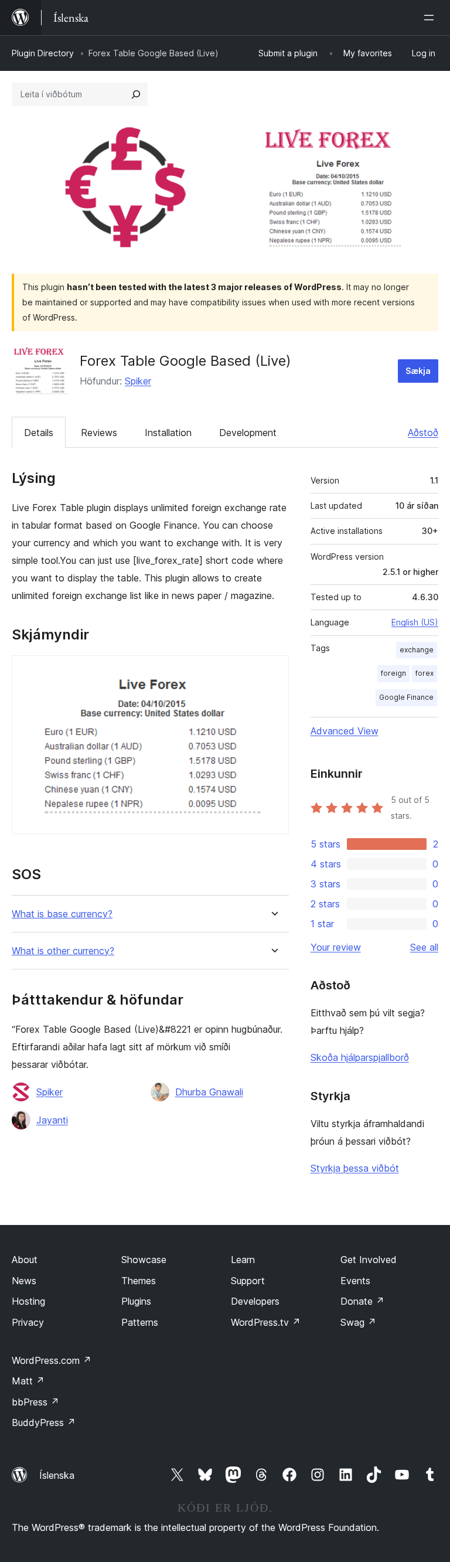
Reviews (99, 432)
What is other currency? (63, 951)
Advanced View (345, 731)
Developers (255, 1301)
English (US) (414, 622)
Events (355, 1281)
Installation (168, 432)
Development (248, 432)
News (24, 1281)
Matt (28, 1381)
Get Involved (368, 1259)
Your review (336, 947)
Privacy (28, 1322)
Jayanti (52, 1120)
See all (424, 947)
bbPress (35, 1402)
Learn (243, 1259)
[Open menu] (431, 17)
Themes (138, 1281)
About (25, 1259)
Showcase (143, 1259)
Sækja (418, 371)
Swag (358, 1322)
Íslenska (56, 1475)
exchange (417, 649)
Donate (362, 1301)
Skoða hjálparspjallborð (360, 1057)
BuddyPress (44, 1422)
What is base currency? (62, 914)
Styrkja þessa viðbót (355, 1168)
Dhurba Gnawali (209, 1092)
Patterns (139, 1322)
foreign (393, 673)
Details (38, 432)
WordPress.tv (266, 1322)
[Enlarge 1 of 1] (273, 671)
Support (248, 1281)
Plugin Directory (43, 53)
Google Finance (406, 697)
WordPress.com (51, 1360)
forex (424, 673)
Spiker (138, 381)
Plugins (136, 1301)
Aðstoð (423, 432)
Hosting (28, 1301)
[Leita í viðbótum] (136, 94)
